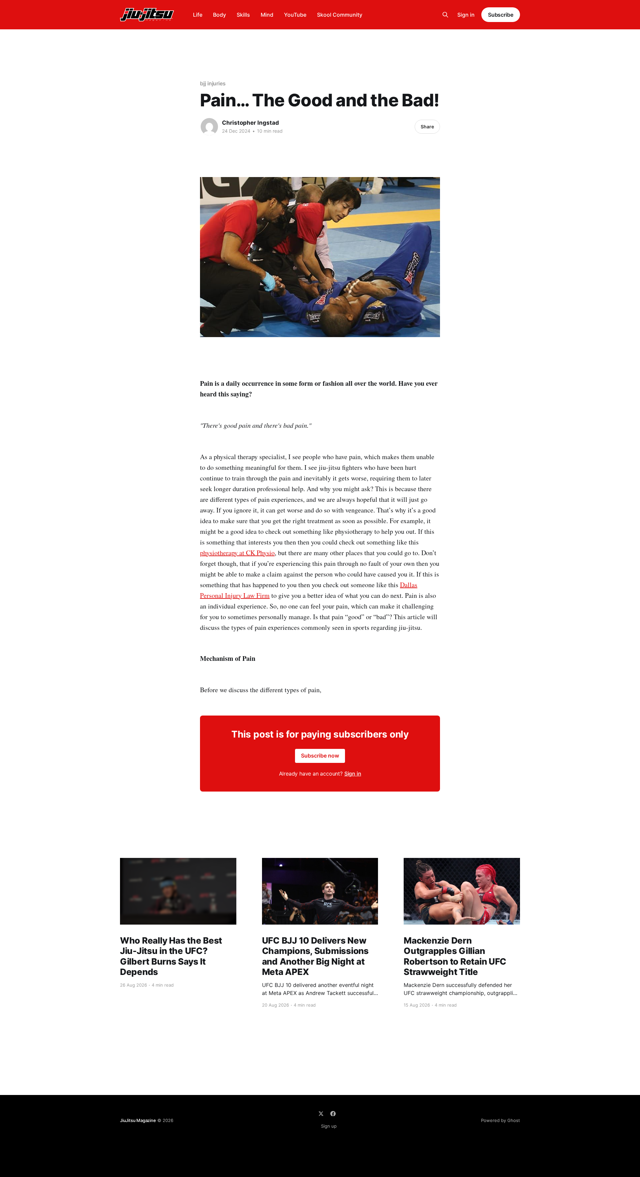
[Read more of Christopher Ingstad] (209, 126)
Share (427, 126)
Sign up (329, 1126)
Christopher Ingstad (250, 122)
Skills (243, 14)
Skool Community (339, 14)
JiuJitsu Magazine (138, 1120)
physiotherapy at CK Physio (237, 552)
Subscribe (500, 14)
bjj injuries (213, 83)
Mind (267, 14)
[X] (321, 1113)
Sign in (466, 14)
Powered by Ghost (500, 1120)
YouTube (295, 14)
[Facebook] (333, 1113)
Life (197, 14)
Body (219, 14)
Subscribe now (320, 755)
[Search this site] (445, 14)
